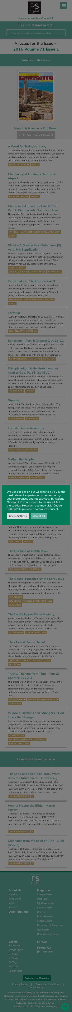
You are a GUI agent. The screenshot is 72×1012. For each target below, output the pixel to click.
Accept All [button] (39, 516)
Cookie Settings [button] (18, 516)
